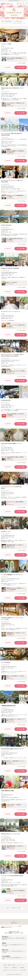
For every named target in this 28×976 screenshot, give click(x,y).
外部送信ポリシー (7, 967)
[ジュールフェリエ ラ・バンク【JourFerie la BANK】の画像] (14, 478)
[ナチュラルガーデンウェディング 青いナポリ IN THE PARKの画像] (14, 172)
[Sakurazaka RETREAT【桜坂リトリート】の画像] (14, 435)
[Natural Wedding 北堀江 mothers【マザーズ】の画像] (14, 740)
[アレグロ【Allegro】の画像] (14, 654)
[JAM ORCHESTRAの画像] (14, 392)
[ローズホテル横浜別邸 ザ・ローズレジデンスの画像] (14, 566)
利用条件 (13, 965)
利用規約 (9, 965)
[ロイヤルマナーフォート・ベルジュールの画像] (14, 303)
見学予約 (8, 67)
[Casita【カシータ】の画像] (14, 523)
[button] (14, 938)
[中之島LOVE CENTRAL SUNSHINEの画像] (14, 259)
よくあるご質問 (22, 970)
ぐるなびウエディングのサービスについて (10, 970)
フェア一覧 (21, 67)
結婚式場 (19, 926)
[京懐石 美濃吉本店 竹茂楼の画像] (14, 782)
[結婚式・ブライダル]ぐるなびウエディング (9, 926)
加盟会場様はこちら (15, 967)
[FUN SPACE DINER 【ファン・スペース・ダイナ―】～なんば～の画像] (14, 609)
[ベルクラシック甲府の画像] (14, 35)
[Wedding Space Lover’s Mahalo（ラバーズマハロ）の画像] (14, 79)
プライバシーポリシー (21, 965)
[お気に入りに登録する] (25, 41)
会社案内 (5, 965)
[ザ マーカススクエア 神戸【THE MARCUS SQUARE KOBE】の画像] (14, 125)
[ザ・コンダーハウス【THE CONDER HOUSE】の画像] (14, 867)
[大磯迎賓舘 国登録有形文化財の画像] (14, 697)
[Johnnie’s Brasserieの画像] (14, 216)
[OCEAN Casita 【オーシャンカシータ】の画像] (14, 825)
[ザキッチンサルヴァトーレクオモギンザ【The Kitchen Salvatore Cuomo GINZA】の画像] (14, 346)
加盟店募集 (22, 967)
